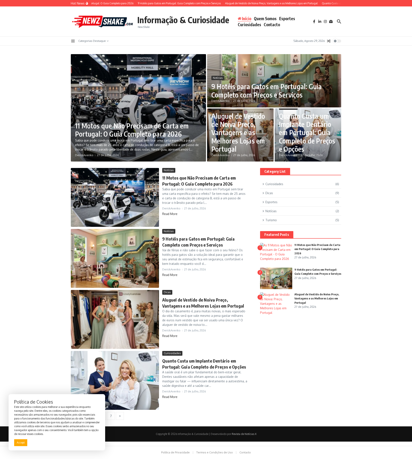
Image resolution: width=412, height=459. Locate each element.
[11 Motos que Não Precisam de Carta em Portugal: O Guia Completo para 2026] (115, 197)
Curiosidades (249, 24)
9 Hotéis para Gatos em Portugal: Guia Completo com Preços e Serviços (266, 90)
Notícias (81, 117)
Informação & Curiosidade (183, 19)
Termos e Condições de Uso (214, 452)
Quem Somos (265, 18)
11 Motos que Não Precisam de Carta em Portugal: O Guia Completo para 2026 (132, 129)
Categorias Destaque (92, 41)
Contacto (272, 24)
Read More (169, 214)
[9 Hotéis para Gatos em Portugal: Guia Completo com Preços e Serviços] (115, 258)
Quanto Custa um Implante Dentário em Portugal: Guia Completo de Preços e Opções (307, 132)
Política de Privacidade (175, 452)
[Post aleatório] (328, 41)
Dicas (167, 292)
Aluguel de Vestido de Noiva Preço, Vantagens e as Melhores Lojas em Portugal (238, 132)
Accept (21, 442)
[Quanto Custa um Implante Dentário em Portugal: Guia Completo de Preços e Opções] (115, 380)
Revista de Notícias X (244, 434)
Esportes (287, 18)
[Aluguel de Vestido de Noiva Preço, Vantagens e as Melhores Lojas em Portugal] (115, 319)
